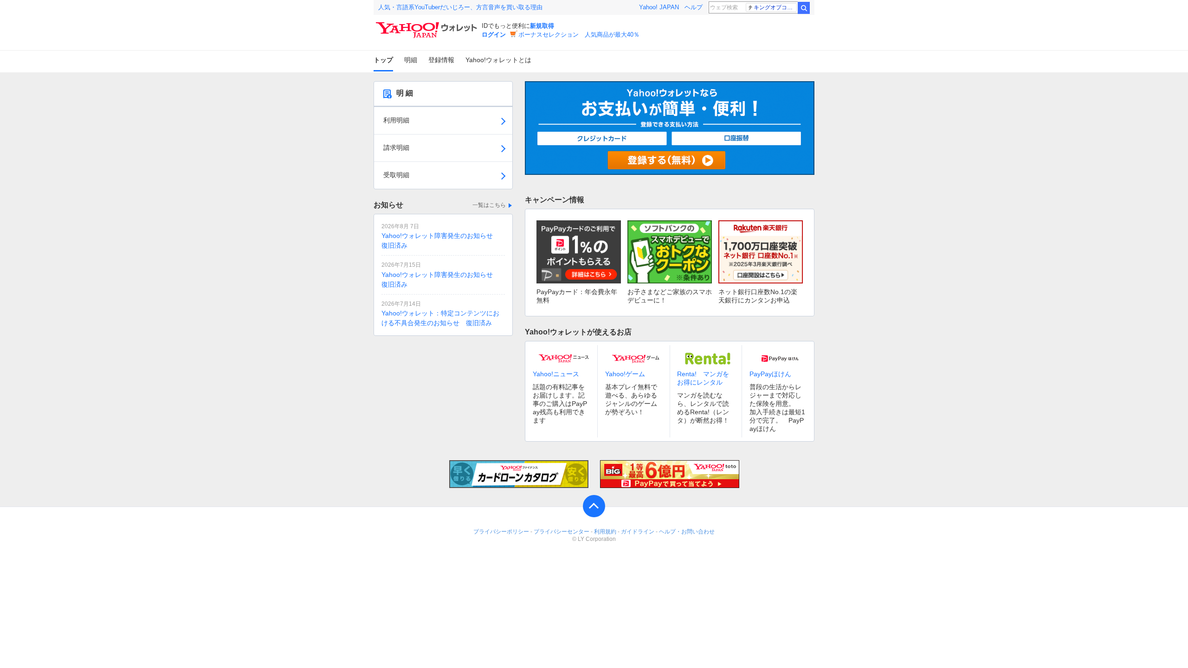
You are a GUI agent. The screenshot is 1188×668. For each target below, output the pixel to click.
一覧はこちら (489, 205)
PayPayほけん (770, 374)
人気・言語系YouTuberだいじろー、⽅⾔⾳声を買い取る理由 (460, 7)
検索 (804, 8)
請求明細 (396, 147)
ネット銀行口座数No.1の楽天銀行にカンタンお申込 (757, 296)
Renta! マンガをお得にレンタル (703, 378)
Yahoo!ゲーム (625, 374)
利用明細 (396, 120)
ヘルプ (693, 7)
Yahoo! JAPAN (659, 7)
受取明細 (396, 175)
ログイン (494, 34)
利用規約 (605, 531)
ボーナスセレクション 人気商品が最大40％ (578, 34)
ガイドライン (637, 531)
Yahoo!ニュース (556, 374)
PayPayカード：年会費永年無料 (576, 296)
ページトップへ (594, 506)
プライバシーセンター (561, 531)
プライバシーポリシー (501, 531)
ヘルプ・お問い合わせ (687, 531)
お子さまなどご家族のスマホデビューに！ (669, 296)
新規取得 (542, 25)
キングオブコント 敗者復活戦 (775, 7)
